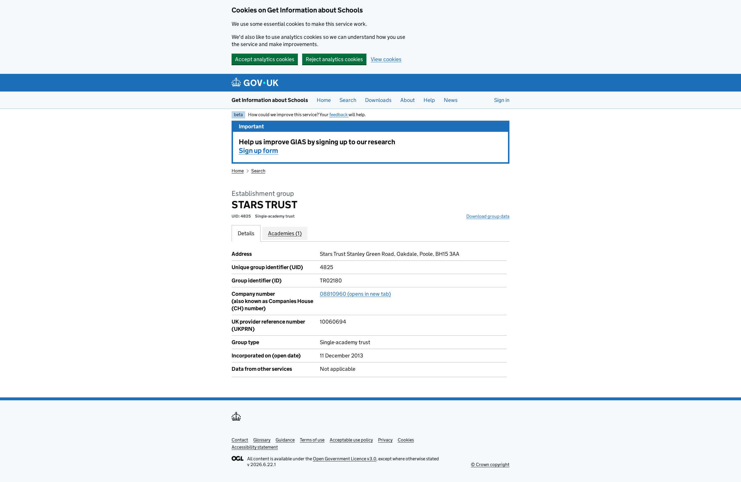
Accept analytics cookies (264, 59)
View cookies (386, 59)
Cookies (406, 440)
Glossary (261, 440)
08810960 (355, 294)
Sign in (501, 100)
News (451, 100)
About (407, 100)
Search (348, 100)
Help (429, 100)
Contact (240, 440)
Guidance (285, 440)
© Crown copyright (490, 464)
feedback (339, 114)
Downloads (378, 100)
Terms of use (312, 440)
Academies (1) (285, 233)
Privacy (385, 440)
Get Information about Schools (270, 100)
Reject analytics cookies (334, 59)
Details (246, 233)
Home (324, 100)
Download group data (487, 216)
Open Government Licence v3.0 (344, 458)
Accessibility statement (255, 447)
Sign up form (258, 150)
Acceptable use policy (351, 440)
